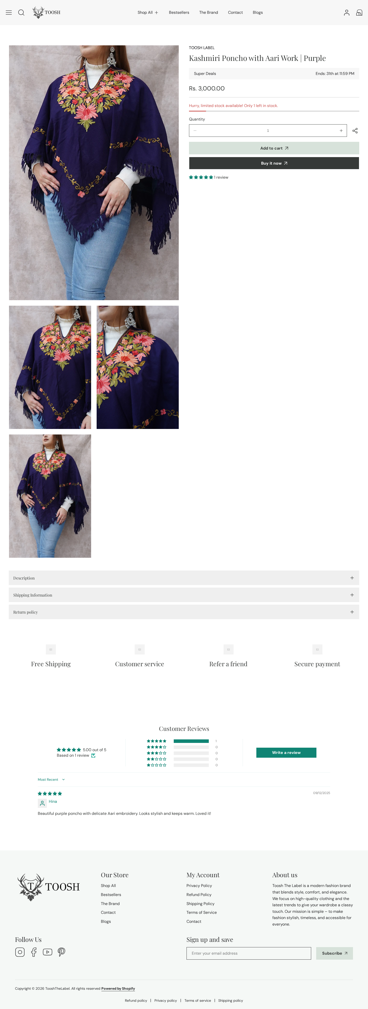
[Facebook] (34, 952)
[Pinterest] (61, 952)
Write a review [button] (286, 752)
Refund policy (136, 1000)
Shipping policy (230, 1000)
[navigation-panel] (9, 12)
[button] (148, 12)
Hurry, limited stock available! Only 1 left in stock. (233, 105)
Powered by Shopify (118, 988)
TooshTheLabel (57, 988)
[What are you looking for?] (21, 12)
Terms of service (198, 1000)
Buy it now (271, 163)
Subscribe (332, 953)
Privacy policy (165, 1000)
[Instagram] (20, 952)
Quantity (197, 119)
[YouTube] (48, 952)
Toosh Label (202, 47)
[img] (50, 793)
